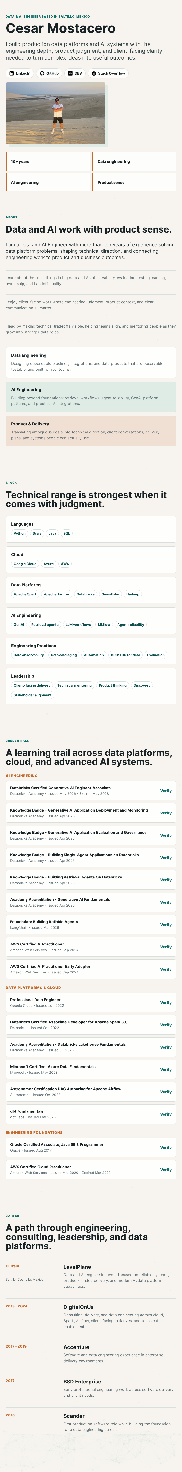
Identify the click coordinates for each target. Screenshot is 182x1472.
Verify (166, 790)
